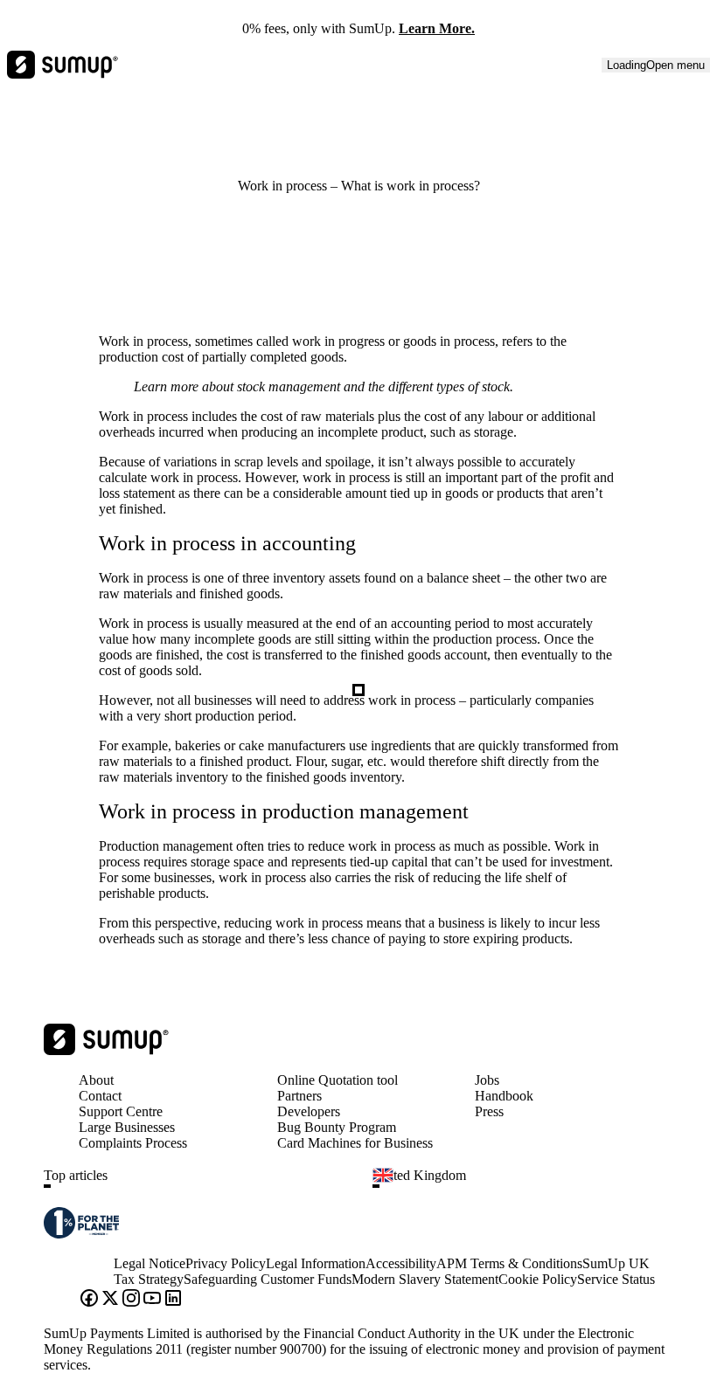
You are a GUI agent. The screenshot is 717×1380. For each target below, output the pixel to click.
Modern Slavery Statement (425, 1279)
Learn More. (437, 28)
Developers (308, 1111)
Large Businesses (127, 1127)
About (96, 1080)
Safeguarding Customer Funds (268, 1279)
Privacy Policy (225, 1263)
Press (489, 1111)
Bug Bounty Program (336, 1127)
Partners (299, 1095)
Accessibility (400, 1263)
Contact (100, 1095)
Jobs (487, 1080)
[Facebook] (89, 1299)
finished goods (239, 593)
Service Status (616, 1279)
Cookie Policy (537, 1279)
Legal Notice (149, 1263)
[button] (201, 1186)
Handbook (504, 1095)
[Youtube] (152, 1299)
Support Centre (121, 1111)
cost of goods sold (148, 670)
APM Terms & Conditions (509, 1263)
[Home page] (106, 1050)
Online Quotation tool (337, 1080)
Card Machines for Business (355, 1142)
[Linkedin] (173, 1299)
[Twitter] (110, 1299)
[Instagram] (131, 1299)
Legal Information (315, 1263)
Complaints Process (133, 1142)
